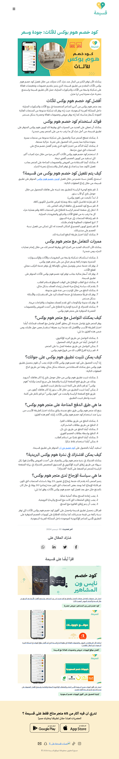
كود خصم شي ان (67, 448)
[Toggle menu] (14, 9)
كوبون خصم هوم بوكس (48, 179)
